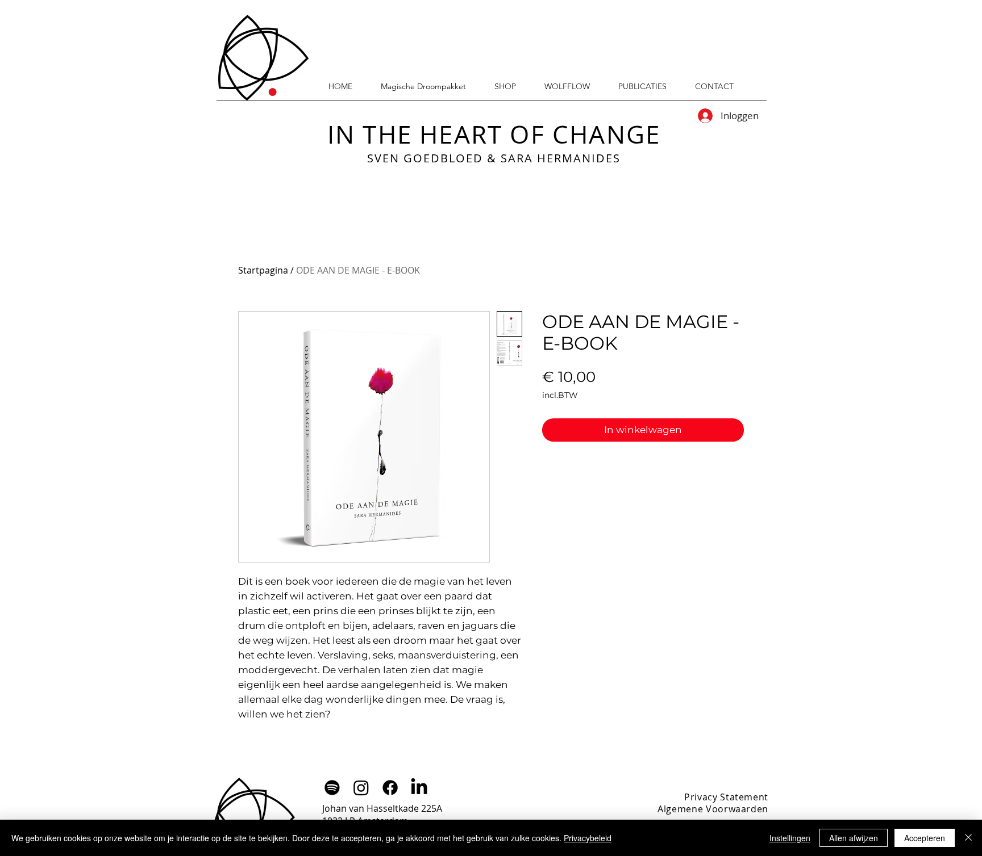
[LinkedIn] (419, 788)
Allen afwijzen (853, 838)
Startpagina (263, 270)
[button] (642, 86)
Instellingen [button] (789, 838)
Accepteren (924, 838)
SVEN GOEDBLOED (425, 158)
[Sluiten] (968, 838)
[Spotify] (332, 788)
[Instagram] (361, 788)
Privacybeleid (587, 838)
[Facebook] (390, 788)
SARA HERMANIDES (561, 158)
